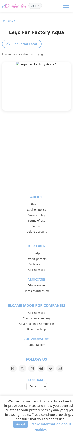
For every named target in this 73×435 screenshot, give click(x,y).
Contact (36, 226)
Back (11, 21)
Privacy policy (36, 215)
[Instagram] (31, 368)
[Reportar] (46, 104)
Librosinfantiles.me (37, 291)
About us (36, 204)
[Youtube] (59, 368)
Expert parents (37, 259)
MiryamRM (25, 99)
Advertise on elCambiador (36, 324)
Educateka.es (36, 285)
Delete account (36, 231)
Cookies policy (36, 210)
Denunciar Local (24, 44)
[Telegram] (50, 368)
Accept (20, 424)
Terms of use (36, 220)
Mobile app (36, 264)
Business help (36, 329)
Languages (36, 380)
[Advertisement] (36, 147)
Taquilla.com (36, 345)
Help (36, 253)
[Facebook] (13, 368)
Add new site (36, 270)
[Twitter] (22, 368)
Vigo (33, 5)
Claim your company (36, 318)
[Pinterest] (41, 368)
